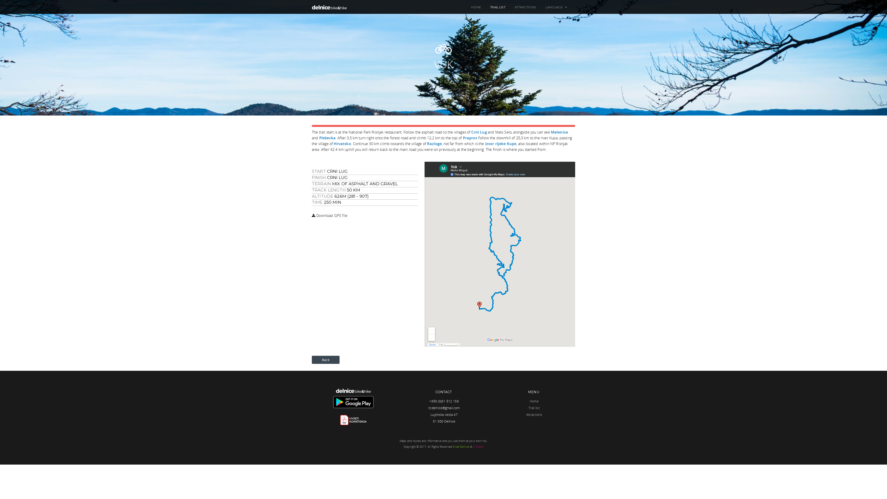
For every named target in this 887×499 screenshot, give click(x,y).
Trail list (497, 7)
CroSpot (478, 447)
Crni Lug (479, 132)
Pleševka (327, 137)
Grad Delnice (461, 447)
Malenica (559, 132)
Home (476, 7)
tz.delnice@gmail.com (444, 408)
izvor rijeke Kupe (500, 143)
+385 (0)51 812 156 (444, 401)
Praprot (470, 137)
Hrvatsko (342, 143)
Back (325, 360)
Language (554, 7)
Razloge (434, 143)
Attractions (525, 7)
